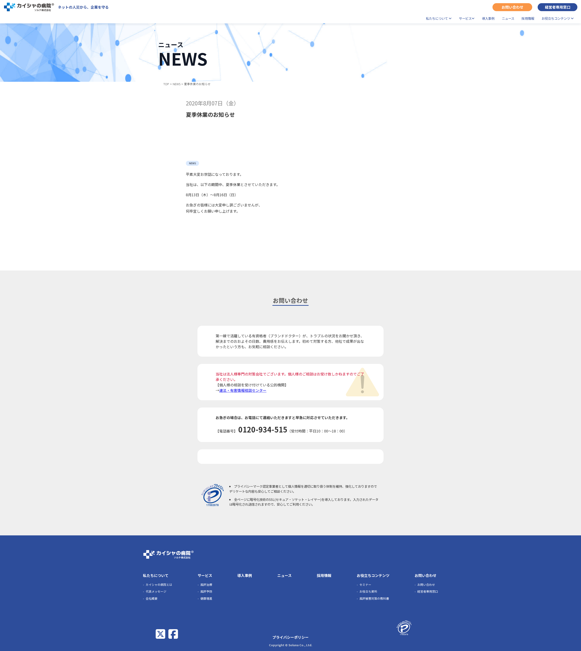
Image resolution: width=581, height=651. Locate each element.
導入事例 (488, 18)
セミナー (365, 584)
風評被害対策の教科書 (374, 598)
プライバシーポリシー (290, 637)
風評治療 (206, 584)
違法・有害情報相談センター (242, 390)
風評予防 (206, 591)
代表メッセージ (156, 591)
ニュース (508, 18)
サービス (465, 18)
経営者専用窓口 (557, 7)
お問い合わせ (512, 7)
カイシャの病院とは (159, 584)
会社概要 (152, 598)
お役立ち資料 (368, 591)
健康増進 (206, 598)
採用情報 (528, 18)
